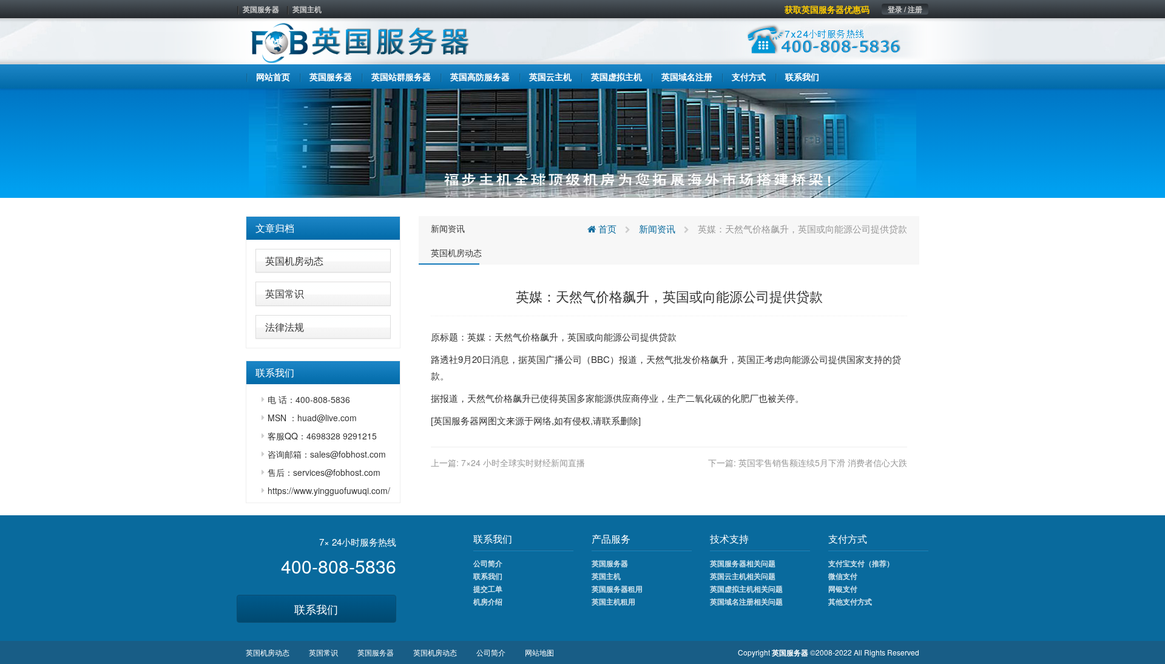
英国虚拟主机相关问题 (746, 588)
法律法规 (284, 327)
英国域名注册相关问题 (746, 601)
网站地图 (539, 652)
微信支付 (842, 576)
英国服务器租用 (617, 588)
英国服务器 (261, 9)
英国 (576, 336)
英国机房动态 (294, 261)
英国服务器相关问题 (742, 563)
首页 (606, 228)
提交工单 (487, 588)
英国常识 (284, 293)
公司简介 (487, 563)
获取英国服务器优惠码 (827, 9)
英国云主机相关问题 (742, 576)
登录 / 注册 (905, 9)
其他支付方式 (850, 601)
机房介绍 (487, 601)
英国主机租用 (613, 601)
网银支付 (842, 588)
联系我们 (316, 609)
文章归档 (274, 228)
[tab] (323, 228)
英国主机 (307, 9)
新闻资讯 (448, 228)
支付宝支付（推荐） (861, 563)
